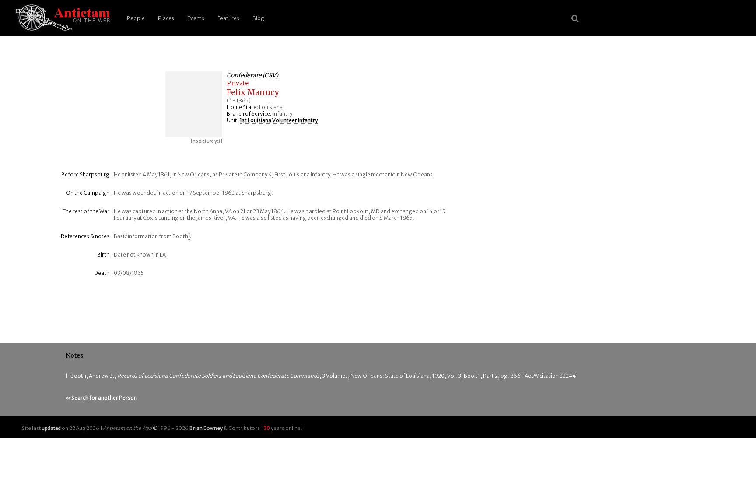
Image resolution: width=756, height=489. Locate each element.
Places (166, 18)
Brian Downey (206, 428)
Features (228, 18)
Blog (258, 18)
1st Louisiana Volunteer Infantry (279, 120)
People (136, 18)
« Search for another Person (101, 397)
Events (195, 18)
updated (51, 428)
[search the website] (575, 18)
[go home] (61, 18)
